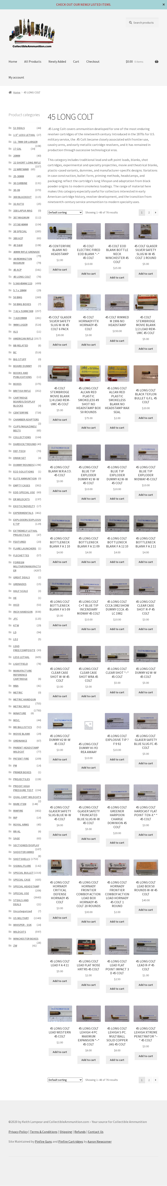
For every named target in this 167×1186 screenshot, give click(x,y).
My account (16, 77)
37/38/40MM (20, 224)
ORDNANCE (20, 741)
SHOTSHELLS (21, 859)
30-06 (16, 190)
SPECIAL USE (21, 893)
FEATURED (19, 542)
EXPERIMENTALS (23, 513)
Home (13, 61)
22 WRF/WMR (21, 169)
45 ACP (17, 270)
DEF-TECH (19, 451)
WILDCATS (19, 932)
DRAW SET (19, 458)
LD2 (15, 639)
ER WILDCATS (21, 499)
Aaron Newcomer (100, 1141)
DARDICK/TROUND (24, 444)
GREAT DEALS (21, 577)
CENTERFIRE (20, 412)
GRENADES (19, 584)
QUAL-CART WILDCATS (27, 797)
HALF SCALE (20, 591)
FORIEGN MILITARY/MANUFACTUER (27, 566)
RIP (15, 817)
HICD (16, 605)
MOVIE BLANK (21, 734)
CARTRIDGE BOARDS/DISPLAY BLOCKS (24, 402)
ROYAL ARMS (21, 824)
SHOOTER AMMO (23, 852)
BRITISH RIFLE (22, 391)
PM (15, 765)
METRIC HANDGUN (24, 699)
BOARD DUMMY (22, 366)
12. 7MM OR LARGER (25, 142)
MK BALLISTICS (22, 727)
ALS (15, 331)
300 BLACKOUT (22, 197)
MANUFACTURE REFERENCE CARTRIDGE (22, 675)
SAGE (16, 838)
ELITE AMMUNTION (25, 478)
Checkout (93, 61)
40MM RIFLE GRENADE (26, 252)
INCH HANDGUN (23, 612)
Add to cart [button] (60, 269)
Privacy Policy (18, 1132)
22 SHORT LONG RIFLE (27, 162)
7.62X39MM (20, 318)
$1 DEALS (19, 128)
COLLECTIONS (22, 437)
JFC (15, 618)
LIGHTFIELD (20, 664)
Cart (76, 61)
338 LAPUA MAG (22, 210)
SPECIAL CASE (21, 879)
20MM (16, 155)
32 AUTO (18, 204)
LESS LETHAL (21, 657)
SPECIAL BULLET (23, 873)
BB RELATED (20, 345)
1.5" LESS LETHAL (24, 135)
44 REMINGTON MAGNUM (22, 261)
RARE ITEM (19, 804)
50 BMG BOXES (22, 304)
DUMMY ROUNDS (23, 465)
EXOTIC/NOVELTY (24, 506)
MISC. (16, 720)
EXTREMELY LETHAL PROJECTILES (25, 533)
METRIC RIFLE (21, 706)
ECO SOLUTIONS (23, 471)
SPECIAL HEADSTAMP (26, 886)
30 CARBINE (20, 183)
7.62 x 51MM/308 (23, 311)
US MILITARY (21, 918)
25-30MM (18, 176)
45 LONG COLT (22, 276)
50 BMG (17, 297)
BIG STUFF (19, 359)
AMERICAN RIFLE (23, 338)
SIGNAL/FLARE (22, 866)
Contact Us (95, 1132)
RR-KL (17, 831)
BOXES (17, 384)
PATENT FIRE (21, 758)
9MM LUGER (20, 325)
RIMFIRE (18, 811)
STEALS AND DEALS (21, 902)
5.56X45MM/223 (22, 283)
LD (14, 632)
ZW (15, 945)
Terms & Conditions (43, 1132)
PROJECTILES (21, 779)
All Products (32, 61)
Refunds (80, 1132)
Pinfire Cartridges (70, 1141)
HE (14, 598)
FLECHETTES (21, 555)
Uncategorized (22, 911)
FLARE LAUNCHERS (24, 548)
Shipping (66, 1132)
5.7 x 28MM (19, 290)
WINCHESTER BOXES (25, 938)
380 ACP (18, 238)
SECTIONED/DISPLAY (26, 845)
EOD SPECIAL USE (24, 492)
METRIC (18, 692)
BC (14, 352)
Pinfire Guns (43, 1141)
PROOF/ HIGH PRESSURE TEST (23, 788)
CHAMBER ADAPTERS (26, 419)
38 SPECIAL (20, 231)
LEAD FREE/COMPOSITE (24, 648)
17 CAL (17, 149)
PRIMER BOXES (22, 772)
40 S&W (18, 245)
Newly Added (57, 61)
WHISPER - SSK (22, 925)
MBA (16, 686)
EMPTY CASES (21, 485)
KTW (16, 625)
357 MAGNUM (21, 217)
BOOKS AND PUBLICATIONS (22, 375)
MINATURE (19, 713)
